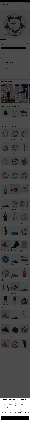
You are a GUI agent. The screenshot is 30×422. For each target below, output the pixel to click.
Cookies (3, 408)
